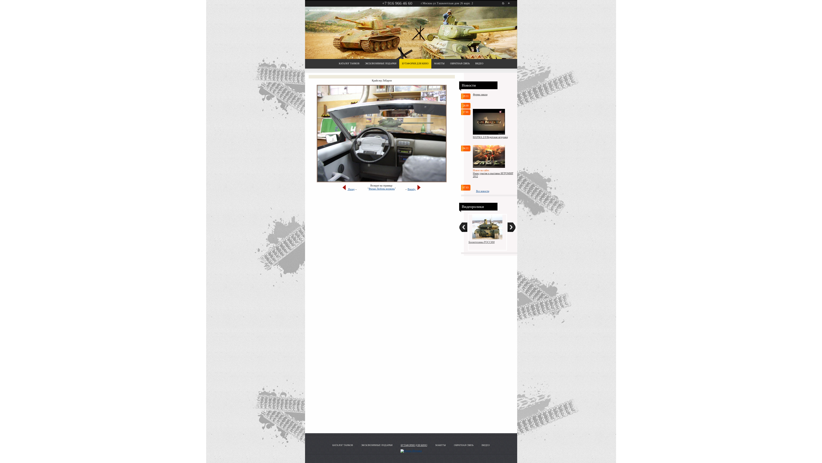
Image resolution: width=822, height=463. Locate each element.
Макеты (439, 63)
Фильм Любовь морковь (382, 188)
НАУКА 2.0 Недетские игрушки (490, 137)
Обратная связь (460, 63)
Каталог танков (349, 63)
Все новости (482, 191)
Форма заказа (480, 94)
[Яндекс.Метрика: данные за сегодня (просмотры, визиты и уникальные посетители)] (411, 451)
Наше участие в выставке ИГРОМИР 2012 (493, 175)
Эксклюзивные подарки (380, 63)
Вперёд (412, 189)
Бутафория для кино (415, 63)
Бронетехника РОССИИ (482, 242)
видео (479, 63)
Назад (350, 189)
